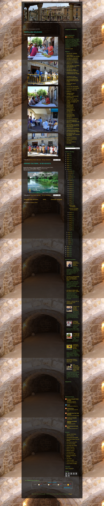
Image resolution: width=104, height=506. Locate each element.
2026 (68, 153)
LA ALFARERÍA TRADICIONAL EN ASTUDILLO (71, 110)
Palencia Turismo (70, 450)
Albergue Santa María (71, 434)
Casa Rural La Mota (71, 443)
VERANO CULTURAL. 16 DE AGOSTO (37, 163)
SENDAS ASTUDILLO (71, 137)
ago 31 (71, 180)
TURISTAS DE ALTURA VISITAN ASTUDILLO (76, 308)
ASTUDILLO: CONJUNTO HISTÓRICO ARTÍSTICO (72, 59)
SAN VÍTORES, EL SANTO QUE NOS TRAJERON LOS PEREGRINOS (73, 126)
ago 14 (71, 212)
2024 (68, 157)
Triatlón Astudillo (70, 460)
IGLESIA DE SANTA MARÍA (73, 88)
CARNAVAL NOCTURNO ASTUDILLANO (76, 322)
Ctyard (68, 405)
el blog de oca (70, 408)
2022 (68, 161)
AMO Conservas (70, 435)
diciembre (70, 171)
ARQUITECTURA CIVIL (72, 90)
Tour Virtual (69, 458)
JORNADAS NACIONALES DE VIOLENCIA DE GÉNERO (73, 131)
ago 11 (70, 216)
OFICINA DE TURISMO (72, 53)
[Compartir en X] (57, 160)
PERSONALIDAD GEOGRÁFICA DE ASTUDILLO (71, 116)
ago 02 (71, 228)
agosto (69, 178)
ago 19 (71, 196)
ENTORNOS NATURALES (72, 118)
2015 (68, 250)
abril (69, 238)
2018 (68, 169)
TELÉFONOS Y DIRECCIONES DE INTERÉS (73, 56)
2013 (68, 254)
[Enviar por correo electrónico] (54, 160)
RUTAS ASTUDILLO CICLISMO (71, 142)
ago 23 (71, 190)
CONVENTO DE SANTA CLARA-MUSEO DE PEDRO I (73, 74)
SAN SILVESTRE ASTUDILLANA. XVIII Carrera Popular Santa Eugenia (76, 367)
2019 (68, 167)
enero (69, 244)
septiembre (70, 177)
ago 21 (71, 194)
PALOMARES (70, 113)
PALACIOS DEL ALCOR (72, 99)
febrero (69, 242)
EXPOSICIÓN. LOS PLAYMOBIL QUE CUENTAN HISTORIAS (73, 134)
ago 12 (71, 214)
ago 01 (71, 229)
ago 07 (71, 224)
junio (69, 234)
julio (69, 232)
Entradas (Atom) (33, 202)
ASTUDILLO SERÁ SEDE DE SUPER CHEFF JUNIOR (73, 291)
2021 (68, 163)
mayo (69, 236)
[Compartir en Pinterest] (60, 160)
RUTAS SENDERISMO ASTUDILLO (72, 139)
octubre (70, 175)
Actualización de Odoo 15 (72, 406)
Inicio (44, 199)
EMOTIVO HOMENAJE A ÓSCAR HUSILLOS (76, 263)
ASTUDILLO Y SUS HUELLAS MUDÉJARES (72, 77)
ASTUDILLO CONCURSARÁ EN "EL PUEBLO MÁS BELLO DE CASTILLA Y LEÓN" (73, 278)
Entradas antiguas (56, 199)
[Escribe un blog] (55, 160)
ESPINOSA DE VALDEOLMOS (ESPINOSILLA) (70, 106)
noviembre (70, 173)
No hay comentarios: (46, 159)
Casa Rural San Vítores (72, 445)
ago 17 (71, 200)
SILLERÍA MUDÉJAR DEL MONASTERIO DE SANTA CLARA (72, 81)
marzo (69, 240)
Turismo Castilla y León (72, 461)
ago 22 (71, 192)
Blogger (70, 494)
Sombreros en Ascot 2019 (72, 428)
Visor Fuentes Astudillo (72, 463)
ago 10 (71, 218)
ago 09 (71, 220)
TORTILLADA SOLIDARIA (33, 32)
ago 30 (71, 182)
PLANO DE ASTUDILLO (72, 61)
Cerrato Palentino (70, 447)
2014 (68, 252)
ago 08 (71, 222)
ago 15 (71, 203)
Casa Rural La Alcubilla (72, 442)
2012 (68, 256)
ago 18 (71, 198)
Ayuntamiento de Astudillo (72, 437)
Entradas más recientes (31, 199)
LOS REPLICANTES (71, 423)
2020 (68, 165)
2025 (68, 155)
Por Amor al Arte (70, 452)
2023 (68, 159)
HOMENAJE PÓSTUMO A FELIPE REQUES (76, 346)
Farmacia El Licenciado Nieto (73, 415)
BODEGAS (69, 91)
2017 (68, 246)
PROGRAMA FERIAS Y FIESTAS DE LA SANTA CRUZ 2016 (72, 361)
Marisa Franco (70, 37)
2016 (68, 248)
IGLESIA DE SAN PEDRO (72, 86)
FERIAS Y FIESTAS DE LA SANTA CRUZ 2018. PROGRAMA (73, 302)
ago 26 (71, 184)
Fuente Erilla (69, 419)
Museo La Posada (71, 448)
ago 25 (71, 186)
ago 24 (71, 188)
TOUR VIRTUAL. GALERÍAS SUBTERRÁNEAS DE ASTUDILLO (73, 67)
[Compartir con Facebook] (58, 160)
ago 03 (71, 226)
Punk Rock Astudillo (71, 453)
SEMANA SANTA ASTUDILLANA (70, 94)
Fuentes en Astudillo (72, 417)
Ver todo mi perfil (69, 48)
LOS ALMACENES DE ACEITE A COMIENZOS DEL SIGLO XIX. (73, 121)
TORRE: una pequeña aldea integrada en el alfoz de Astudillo (73, 102)
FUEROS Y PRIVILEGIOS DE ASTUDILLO (72, 97)
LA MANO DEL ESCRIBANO (73, 128)
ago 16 (71, 202)
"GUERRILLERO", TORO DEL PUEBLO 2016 (76, 335)
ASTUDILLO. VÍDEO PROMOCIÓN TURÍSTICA (72, 70)
